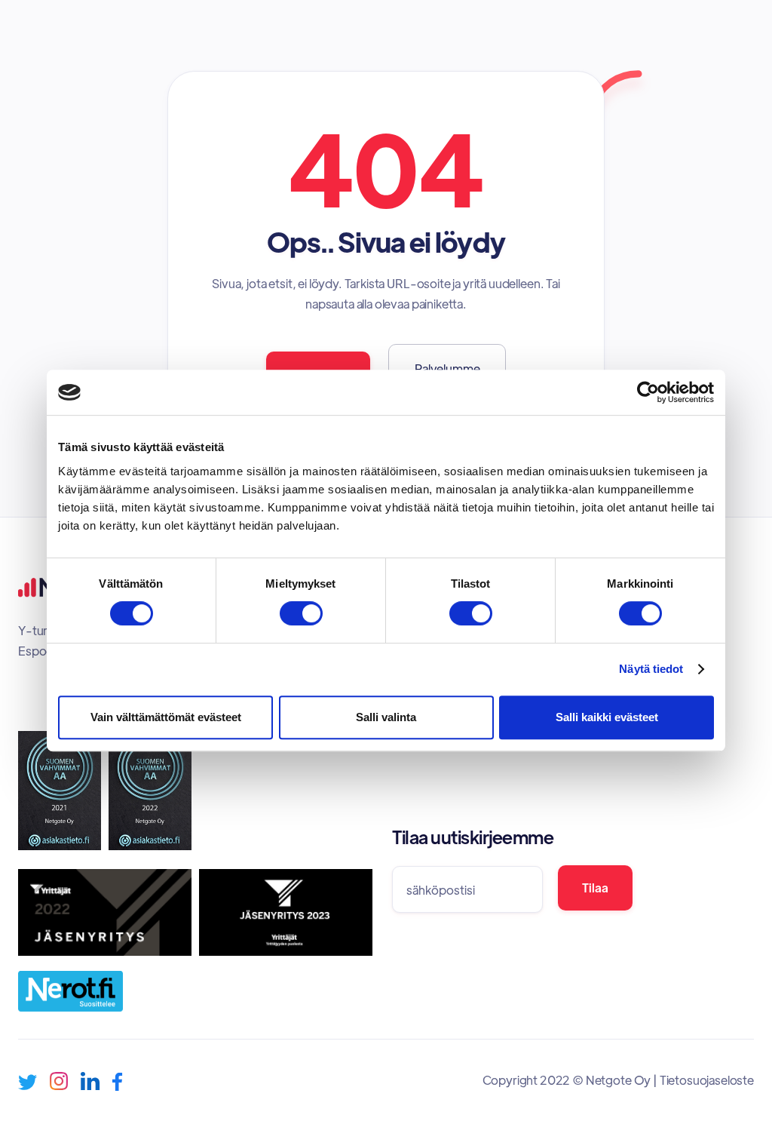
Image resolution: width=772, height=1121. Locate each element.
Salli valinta (386, 717)
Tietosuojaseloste (707, 1080)
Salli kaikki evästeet (607, 717)
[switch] (301, 613)
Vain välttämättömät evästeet (165, 717)
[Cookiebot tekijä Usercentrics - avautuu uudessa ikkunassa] (648, 392)
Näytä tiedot (651, 668)
